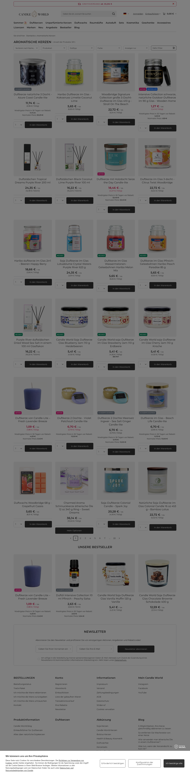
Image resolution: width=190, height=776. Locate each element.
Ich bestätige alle (174, 763)
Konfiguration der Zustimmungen (144, 763)
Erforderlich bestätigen (112, 763)
